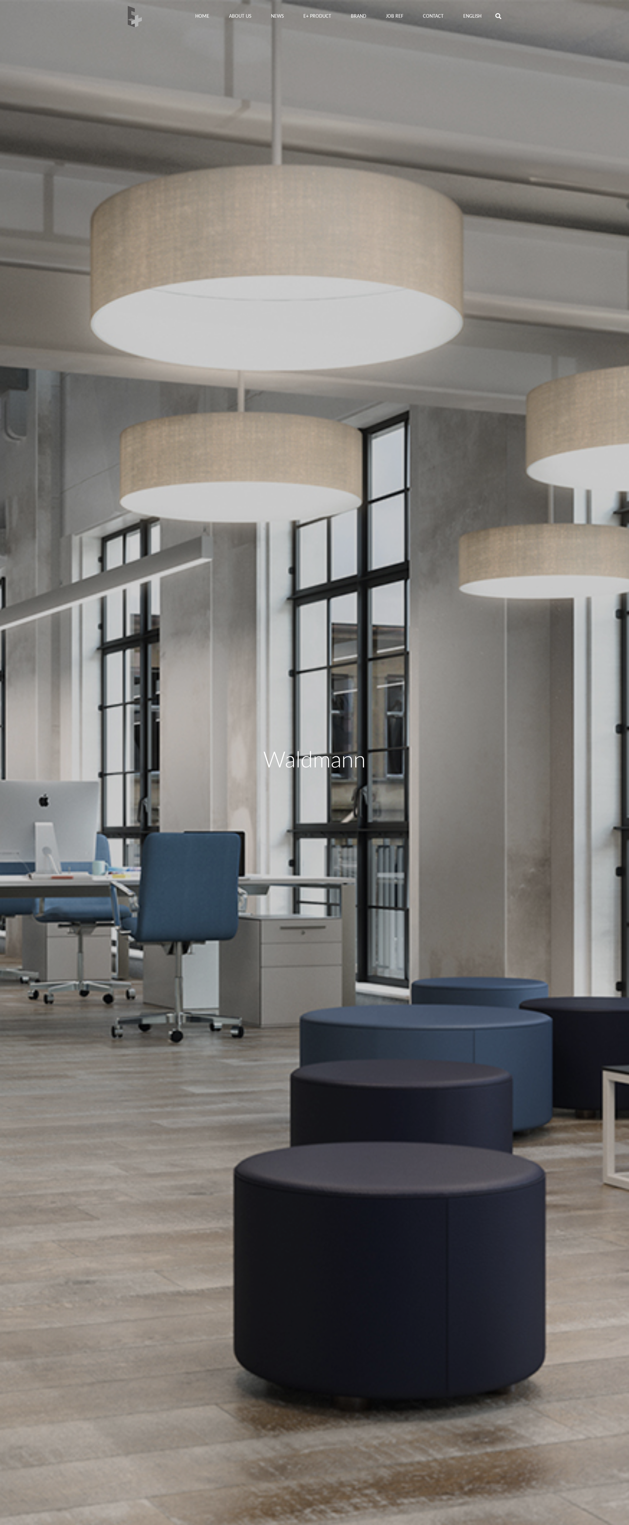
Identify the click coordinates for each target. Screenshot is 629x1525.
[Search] (498, 16)
